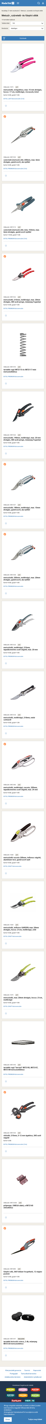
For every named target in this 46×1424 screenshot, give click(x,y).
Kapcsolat (37, 1370)
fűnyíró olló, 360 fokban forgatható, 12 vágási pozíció (22, 1273)
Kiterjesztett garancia (13, 1370)
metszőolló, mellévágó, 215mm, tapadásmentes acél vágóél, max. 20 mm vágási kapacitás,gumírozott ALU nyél (20, 649)
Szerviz (27, 1370)
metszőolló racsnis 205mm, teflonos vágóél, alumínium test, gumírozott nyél (22, 859)
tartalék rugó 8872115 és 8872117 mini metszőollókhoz (19, 371)
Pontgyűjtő (14, 1374)
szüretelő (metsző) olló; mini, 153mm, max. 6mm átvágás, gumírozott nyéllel (21, 231)
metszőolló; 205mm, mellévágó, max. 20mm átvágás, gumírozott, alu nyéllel (21, 579)
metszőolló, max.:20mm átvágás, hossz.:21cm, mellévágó (23, 999)
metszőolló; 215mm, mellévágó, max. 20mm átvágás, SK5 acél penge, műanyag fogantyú (22, 301)
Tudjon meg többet (35, 1419)
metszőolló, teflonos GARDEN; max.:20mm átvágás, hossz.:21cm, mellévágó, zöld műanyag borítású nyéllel (21, 930)
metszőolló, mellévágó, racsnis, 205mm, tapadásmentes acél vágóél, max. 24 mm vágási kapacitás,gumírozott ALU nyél (20, 789)
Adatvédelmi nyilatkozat (32, 1377)
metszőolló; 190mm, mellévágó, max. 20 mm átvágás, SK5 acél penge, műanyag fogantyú (22, 439)
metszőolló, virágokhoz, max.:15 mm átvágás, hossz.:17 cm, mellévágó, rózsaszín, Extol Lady (22, 92)
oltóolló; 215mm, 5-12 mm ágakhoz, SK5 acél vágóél (22, 1136)
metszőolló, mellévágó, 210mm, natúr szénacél (19, 719)
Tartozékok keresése (28, 1374)
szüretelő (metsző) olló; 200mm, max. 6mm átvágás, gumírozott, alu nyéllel (21, 161)
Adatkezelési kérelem (13, 1377)
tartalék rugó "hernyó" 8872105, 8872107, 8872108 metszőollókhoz (20, 1069)
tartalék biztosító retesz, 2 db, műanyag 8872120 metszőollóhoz (20, 1343)
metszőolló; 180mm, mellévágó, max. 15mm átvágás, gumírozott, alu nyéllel (21, 509)
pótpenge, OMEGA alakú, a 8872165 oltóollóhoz (18, 1206)
